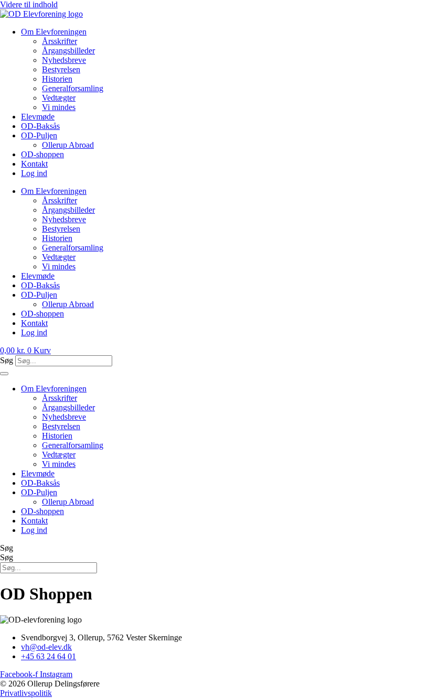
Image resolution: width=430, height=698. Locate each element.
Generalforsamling (72, 88)
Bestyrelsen (61, 69)
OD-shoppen (42, 154)
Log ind (34, 173)
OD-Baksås (40, 126)
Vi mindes (59, 107)
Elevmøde (38, 116)
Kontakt (34, 163)
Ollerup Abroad (68, 144)
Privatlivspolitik (26, 693)
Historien (57, 78)
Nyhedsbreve (64, 60)
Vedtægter (59, 97)
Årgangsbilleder (68, 50)
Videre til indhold (29, 4)
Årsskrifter (59, 41)
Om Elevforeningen (54, 31)
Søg (6, 360)
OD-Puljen (39, 135)
